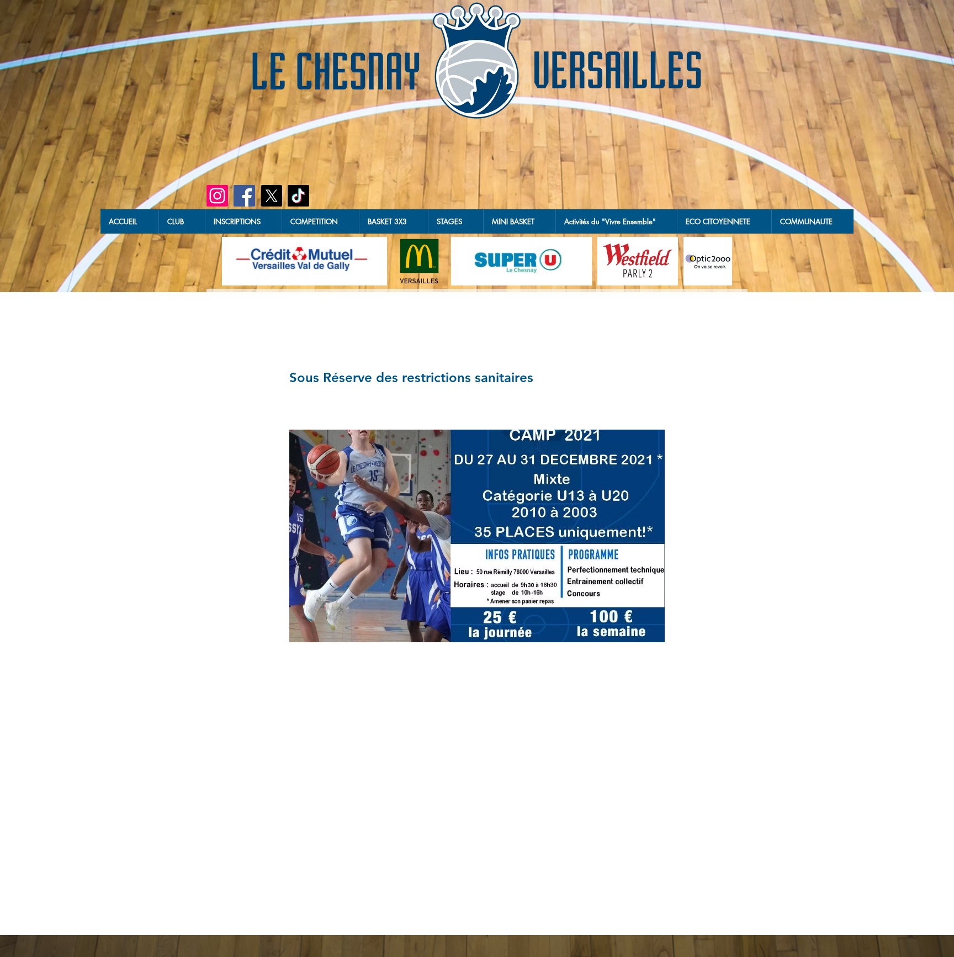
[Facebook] (244, 196)
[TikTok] (298, 196)
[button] (393, 221)
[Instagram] (217, 196)
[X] (271, 196)
